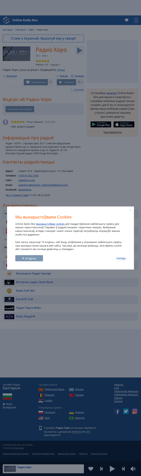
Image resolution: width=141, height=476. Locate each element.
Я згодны (29, 258)
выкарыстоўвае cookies (50, 223)
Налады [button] (121, 258)
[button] (130, 210)
